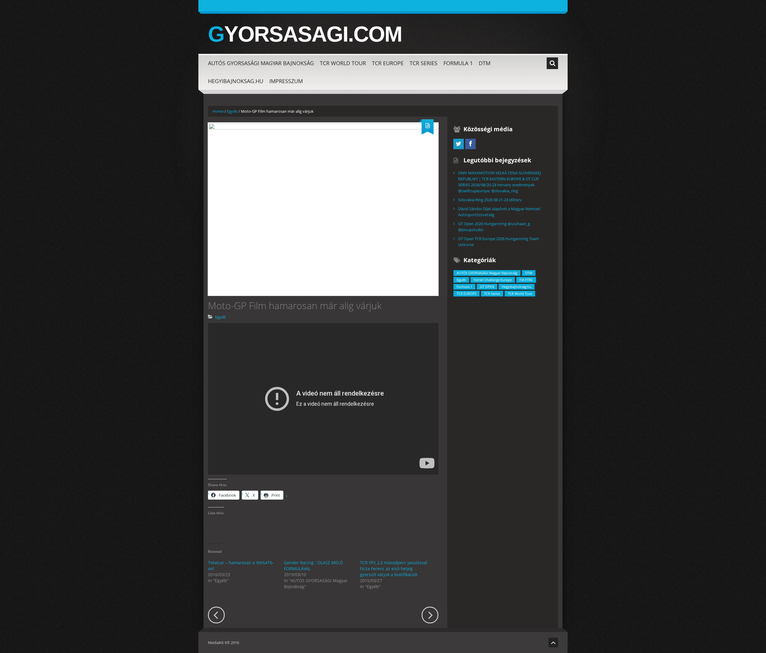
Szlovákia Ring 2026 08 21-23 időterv (490, 199)
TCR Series (423, 63)
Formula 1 (458, 63)
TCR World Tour (343, 63)
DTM (484, 63)
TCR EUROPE (388, 63)
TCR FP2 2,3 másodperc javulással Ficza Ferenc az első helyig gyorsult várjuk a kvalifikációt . (393, 568)
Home (218, 111)
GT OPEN (487, 286)
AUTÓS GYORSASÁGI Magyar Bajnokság (261, 63)
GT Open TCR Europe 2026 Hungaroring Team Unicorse (498, 241)
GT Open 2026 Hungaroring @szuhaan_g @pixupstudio (494, 226)
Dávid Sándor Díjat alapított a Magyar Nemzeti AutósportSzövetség (499, 211)
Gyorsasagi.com (305, 34)
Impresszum (286, 81)
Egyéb (232, 111)
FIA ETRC (526, 279)
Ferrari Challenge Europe (493, 279)
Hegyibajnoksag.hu (235, 81)
